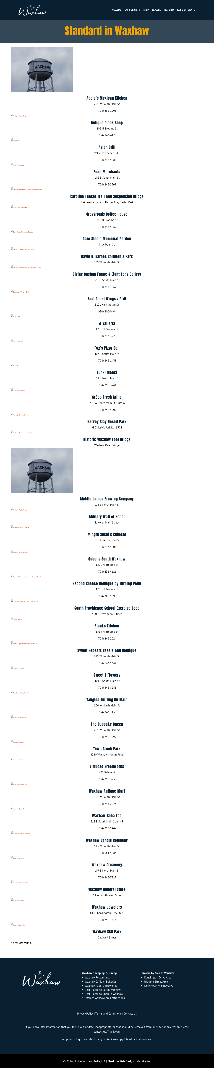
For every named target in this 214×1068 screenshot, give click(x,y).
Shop (146, 9)
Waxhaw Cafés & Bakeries (100, 981)
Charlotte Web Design (121, 1061)
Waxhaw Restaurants (97, 977)
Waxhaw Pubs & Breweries (101, 985)
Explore (156, 9)
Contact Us (130, 1013)
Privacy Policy (85, 1013)
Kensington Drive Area (157, 977)
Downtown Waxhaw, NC (158, 985)
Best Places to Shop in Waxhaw (104, 994)
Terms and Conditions (108, 1013)
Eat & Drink (131, 9)
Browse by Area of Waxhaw (157, 973)
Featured (169, 9)
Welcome (116, 9)
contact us (100, 1031)
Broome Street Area (156, 981)
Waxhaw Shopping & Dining (99, 973)
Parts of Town (184, 9)
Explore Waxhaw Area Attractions (105, 998)
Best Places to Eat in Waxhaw (102, 989)
